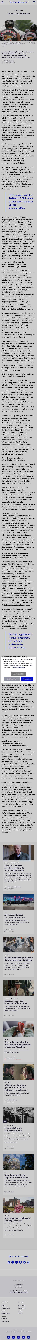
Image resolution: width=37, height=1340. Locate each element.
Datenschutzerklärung (18, 668)
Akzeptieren (27, 679)
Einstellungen (12, 679)
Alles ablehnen (18, 674)
